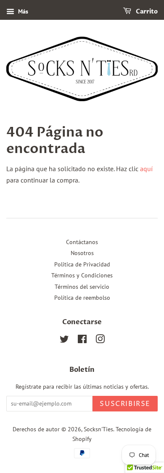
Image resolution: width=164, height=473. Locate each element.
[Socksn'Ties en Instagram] (100, 340)
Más (22, 11)
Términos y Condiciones (82, 275)
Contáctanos (82, 242)
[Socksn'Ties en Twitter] (64, 340)
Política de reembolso (82, 297)
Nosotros (82, 253)
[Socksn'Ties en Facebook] (82, 340)
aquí (146, 168)
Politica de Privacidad (82, 264)
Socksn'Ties (98, 429)
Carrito (146, 12)
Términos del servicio (82, 286)
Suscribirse (125, 403)
